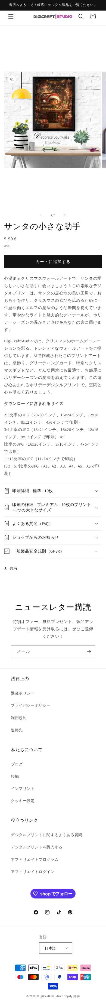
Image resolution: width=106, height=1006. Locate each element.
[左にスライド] (41, 215)
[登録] (89, 651)
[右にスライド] (65, 215)
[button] (11, 16)
